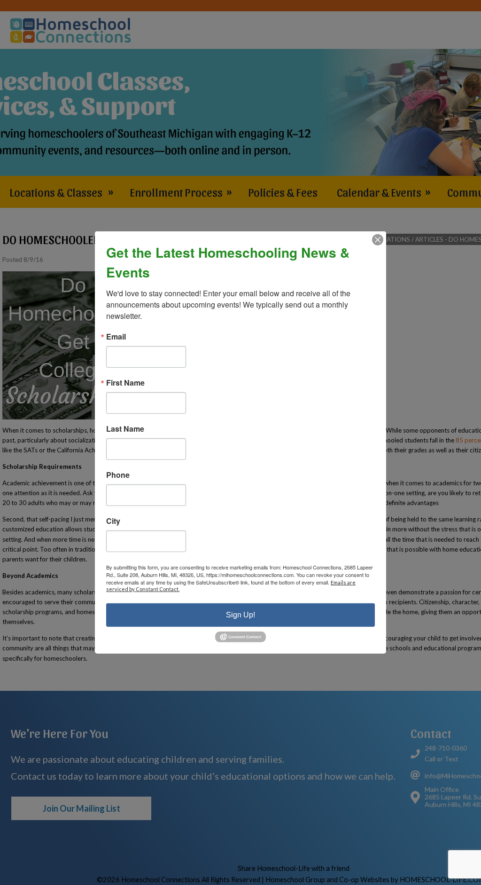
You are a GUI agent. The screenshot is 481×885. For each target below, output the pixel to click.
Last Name (125, 429)
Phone (118, 475)
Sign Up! (240, 615)
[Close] (377, 239)
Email (116, 336)
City (113, 521)
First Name (125, 383)
